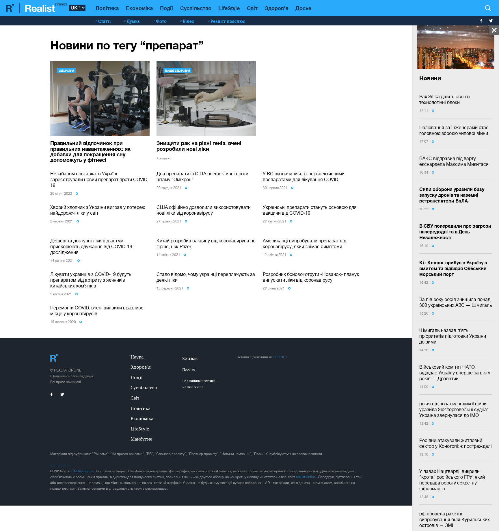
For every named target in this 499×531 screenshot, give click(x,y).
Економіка (139, 8)
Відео (188, 21)
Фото (161, 21)
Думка (133, 21)
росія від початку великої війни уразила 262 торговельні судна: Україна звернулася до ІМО (453, 409)
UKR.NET (280, 357)
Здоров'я (276, 8)
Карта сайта (60, 465)
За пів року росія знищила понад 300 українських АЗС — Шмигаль (455, 302)
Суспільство (195, 8)
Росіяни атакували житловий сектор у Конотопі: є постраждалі (455, 443)
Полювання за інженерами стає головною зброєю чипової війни (454, 130)
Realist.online (83, 471)
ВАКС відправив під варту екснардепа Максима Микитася (454, 161)
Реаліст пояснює (228, 21)
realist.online (306, 477)
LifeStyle (229, 8)
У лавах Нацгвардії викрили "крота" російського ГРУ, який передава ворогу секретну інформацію (452, 480)
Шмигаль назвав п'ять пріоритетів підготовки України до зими (452, 336)
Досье (303, 8)
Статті (104, 21)
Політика (107, 8)
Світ (252, 8)
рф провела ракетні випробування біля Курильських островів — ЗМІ (454, 519)
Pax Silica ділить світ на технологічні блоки (444, 99)
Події (166, 8)
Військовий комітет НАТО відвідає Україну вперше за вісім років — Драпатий (455, 372)
